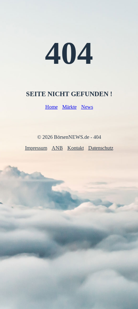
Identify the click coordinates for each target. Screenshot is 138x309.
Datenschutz (100, 148)
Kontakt (75, 148)
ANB (57, 148)
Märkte (69, 107)
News (87, 107)
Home (51, 107)
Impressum (36, 148)
